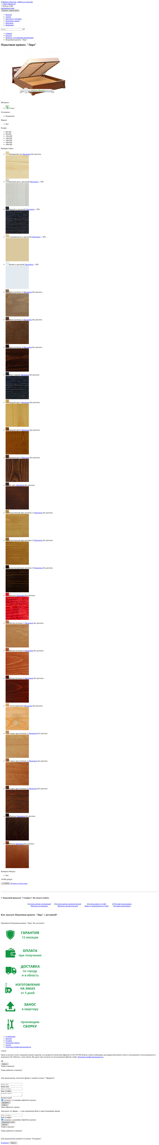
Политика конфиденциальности (18, 1047)
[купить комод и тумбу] (96, 904)
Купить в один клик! (19, 883)
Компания (10, 25)
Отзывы (9, 1041)
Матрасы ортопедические (68, 906)
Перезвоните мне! (8, 1122)
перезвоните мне (7, 8)
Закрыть (13, 1143)
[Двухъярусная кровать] (122, 904)
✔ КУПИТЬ (6, 883)
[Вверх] (2, 1062)
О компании (10, 1036)
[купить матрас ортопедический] (67, 904)
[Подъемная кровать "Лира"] (36, 100)
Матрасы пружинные (39, 906)
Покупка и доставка (14, 19)
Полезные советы (13, 21)
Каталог (9, 15)
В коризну (5, 1143)
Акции (8, 17)
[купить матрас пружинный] (39, 904)
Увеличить (26, 154)
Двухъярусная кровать (122, 906)
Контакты (9, 23)
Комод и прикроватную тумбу (97, 906)
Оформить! (6, 1102)
